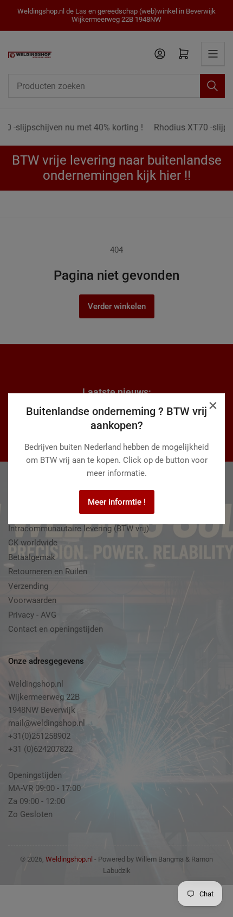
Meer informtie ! (117, 502)
